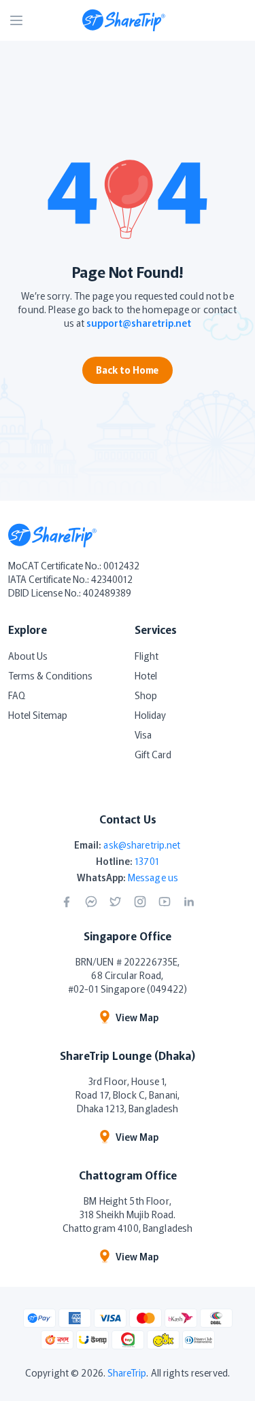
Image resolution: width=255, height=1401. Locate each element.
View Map (137, 1017)
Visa (143, 734)
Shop (146, 695)
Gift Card (153, 754)
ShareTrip (126, 1372)
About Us (28, 655)
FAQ (16, 695)
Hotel (146, 675)
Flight (146, 655)
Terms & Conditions (50, 675)
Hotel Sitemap (37, 715)
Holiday (150, 715)
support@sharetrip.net (138, 323)
